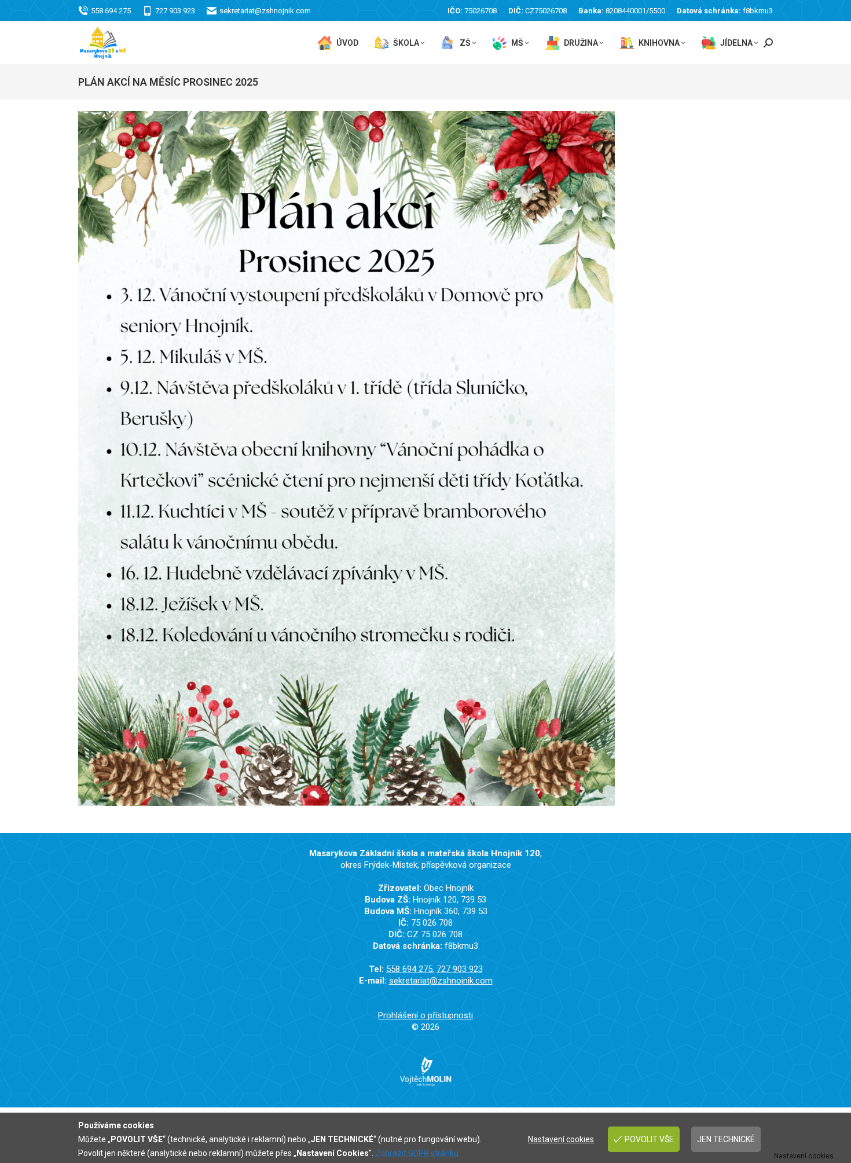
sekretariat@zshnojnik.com (265, 10)
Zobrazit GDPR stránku (416, 1153)
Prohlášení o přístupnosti (425, 1015)
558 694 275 (111, 10)
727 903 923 (175, 10)
